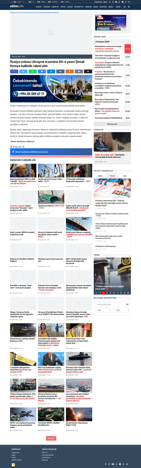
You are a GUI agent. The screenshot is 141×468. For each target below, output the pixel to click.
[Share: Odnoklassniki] (70, 71)
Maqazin (88, 7)
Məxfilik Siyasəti (16, 460)
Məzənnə (45, 460)
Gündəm (46, 7)
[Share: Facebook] (14, 71)
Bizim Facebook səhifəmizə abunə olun (32, 152)
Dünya (63, 7)
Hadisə (70, 7)
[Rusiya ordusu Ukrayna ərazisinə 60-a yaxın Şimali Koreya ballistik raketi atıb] (51, 33)
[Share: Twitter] (23, 71)
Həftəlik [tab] (112, 176)
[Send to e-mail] (79, 71)
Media (110, 7)
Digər (118, 7)
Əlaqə (105, 2)
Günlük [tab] (100, 176)
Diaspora (103, 7)
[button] (88, 71)
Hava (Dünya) (46, 457)
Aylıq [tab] (124, 176)
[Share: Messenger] (42, 71)
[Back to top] (135, 462)
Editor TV (45, 452)
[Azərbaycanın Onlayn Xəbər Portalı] (17, 6)
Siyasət (39, 7)
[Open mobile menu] (125, 7)
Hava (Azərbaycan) (48, 455)
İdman (95, 7)
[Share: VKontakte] (60, 71)
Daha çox (51, 438)
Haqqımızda (98, 2)
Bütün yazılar (112, 124)
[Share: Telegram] (51, 71)
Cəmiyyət (55, 7)
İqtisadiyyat (79, 7)
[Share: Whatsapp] (33, 71)
